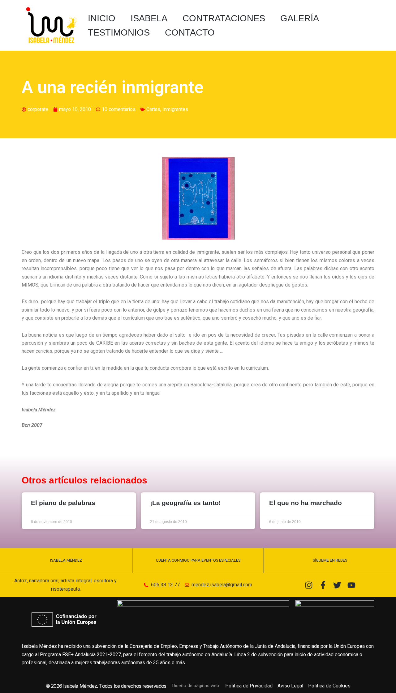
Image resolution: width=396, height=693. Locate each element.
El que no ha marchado (305, 502)
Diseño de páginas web (195, 685)
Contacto (190, 32)
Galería (299, 18)
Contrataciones (224, 18)
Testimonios (119, 32)
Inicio (101, 18)
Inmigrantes (175, 109)
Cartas (153, 109)
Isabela (149, 18)
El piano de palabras (63, 502)
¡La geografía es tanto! (185, 502)
